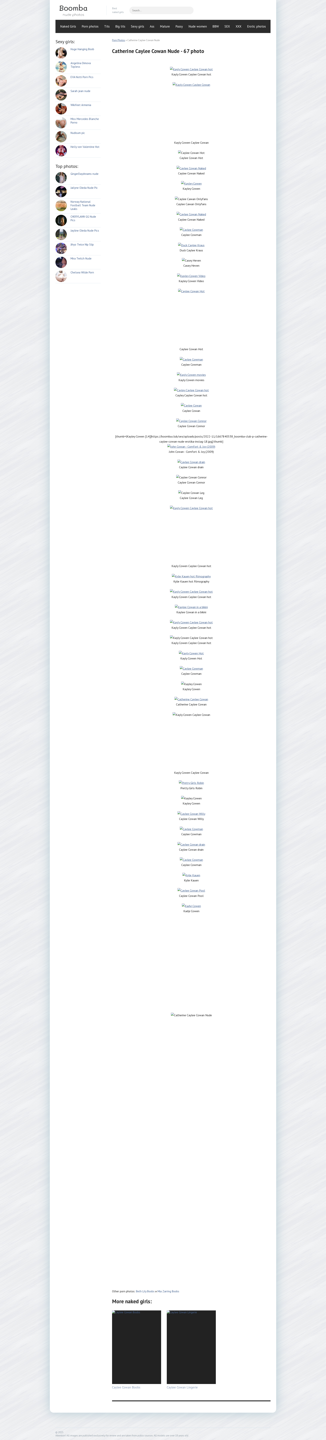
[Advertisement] (191, 113)
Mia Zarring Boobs (168, 1291)
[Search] (189, 10)
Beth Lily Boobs (145, 1291)
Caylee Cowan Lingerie (182, 1387)
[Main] (78, 10)
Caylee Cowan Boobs (126, 1387)
